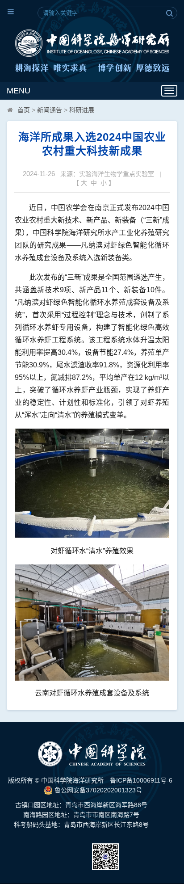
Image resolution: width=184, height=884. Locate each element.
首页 (23, 110)
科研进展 (81, 110)
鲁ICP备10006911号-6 (141, 780)
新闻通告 (49, 110)
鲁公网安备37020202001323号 (97, 790)
